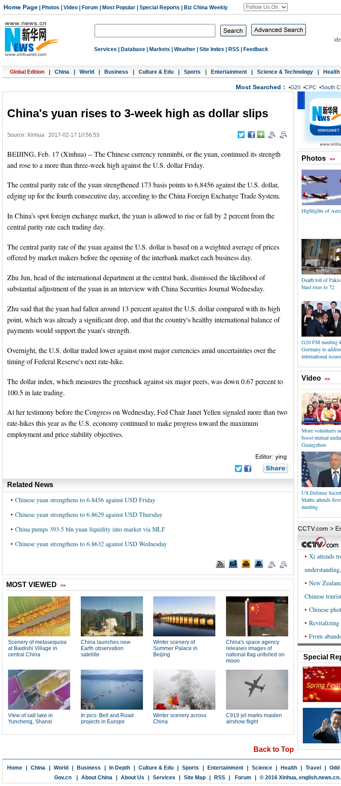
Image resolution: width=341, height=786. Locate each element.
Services (105, 49)
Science (262, 768)
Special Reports (159, 7)
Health (331, 72)
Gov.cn (62, 777)
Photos (50, 7)
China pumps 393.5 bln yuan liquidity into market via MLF (90, 529)
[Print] (246, 563)
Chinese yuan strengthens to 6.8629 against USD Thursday (89, 514)
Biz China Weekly (206, 7)
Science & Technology (285, 72)
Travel (313, 768)
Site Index (211, 49)
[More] (261, 134)
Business (116, 72)
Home (14, 768)
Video (70, 7)
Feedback (255, 49)
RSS (233, 49)
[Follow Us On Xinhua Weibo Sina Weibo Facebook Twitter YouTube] (266, 7)
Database (133, 49)
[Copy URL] (258, 563)
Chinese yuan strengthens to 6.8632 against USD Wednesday (91, 544)
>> (332, 159)
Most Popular (118, 7)
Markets (159, 49)
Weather (184, 49)
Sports (192, 72)
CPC (311, 87)
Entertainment (229, 72)
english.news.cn (319, 777)
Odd (334, 768)
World (86, 72)
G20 (295, 87)
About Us (132, 777)
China (62, 72)
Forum (90, 7)
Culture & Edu (156, 72)
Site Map (195, 777)
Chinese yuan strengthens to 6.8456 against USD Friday (85, 500)
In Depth (119, 768)
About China (96, 777)
